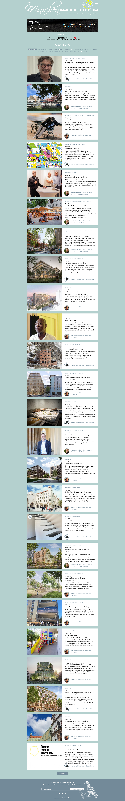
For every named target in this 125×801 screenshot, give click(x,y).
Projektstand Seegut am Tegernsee (76, 91)
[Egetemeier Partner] (50, 38)
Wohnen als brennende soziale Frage (77, 435)
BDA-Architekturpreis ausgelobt (75, 750)
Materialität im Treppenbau (74, 521)
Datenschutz (67, 798)
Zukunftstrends (92, 49)
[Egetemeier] (62, 25)
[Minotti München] (62, 38)
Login (29, 2)
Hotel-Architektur (54, 49)
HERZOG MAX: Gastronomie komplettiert (78, 492)
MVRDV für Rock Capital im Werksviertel (78, 664)
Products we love (57, 51)
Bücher (74, 631)
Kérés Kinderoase (70, 320)
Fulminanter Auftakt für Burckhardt (76, 177)
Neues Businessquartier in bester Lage (77, 607)
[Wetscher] (75, 38)
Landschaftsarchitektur (79, 49)
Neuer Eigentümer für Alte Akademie (77, 721)
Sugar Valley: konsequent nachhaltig (77, 236)
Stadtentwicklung (65, 49)
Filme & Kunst (81, 631)
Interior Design (42, 49)
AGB (62, 798)
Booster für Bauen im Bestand (74, 120)
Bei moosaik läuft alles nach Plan (75, 263)
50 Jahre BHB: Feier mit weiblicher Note (78, 206)
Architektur (31, 49)
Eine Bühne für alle (71, 635)
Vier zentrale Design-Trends (74, 349)
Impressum (57, 798)
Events (66, 51)
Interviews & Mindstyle (44, 51)
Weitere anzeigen (62, 773)
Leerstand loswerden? (72, 148)
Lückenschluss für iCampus (73, 463)
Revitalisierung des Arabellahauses (76, 292)
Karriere (84, 51)
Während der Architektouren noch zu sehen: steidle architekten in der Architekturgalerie (79, 407)
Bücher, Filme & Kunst (75, 51)
